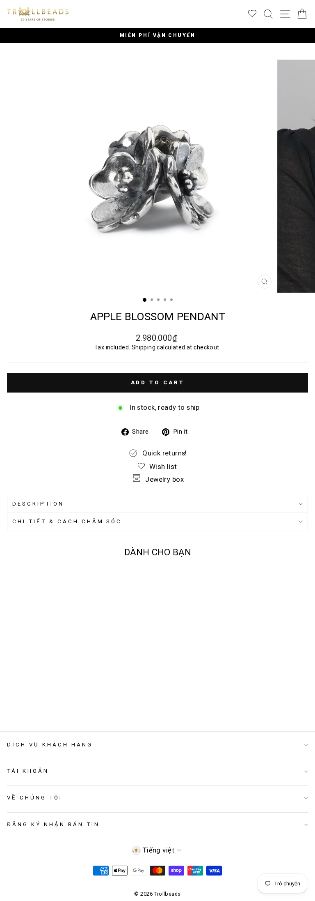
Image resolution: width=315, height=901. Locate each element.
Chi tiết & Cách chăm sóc (67, 521)
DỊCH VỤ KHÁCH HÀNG (50, 745)
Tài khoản (28, 771)
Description (38, 504)
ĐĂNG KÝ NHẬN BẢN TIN (53, 824)
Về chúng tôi (34, 798)
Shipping (143, 347)
